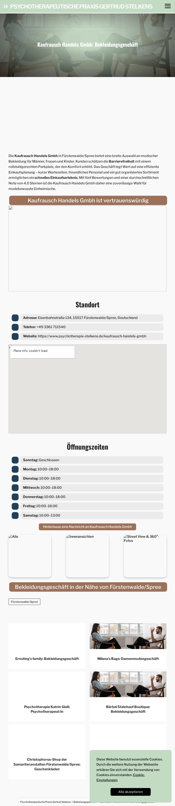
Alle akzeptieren (130, 792)
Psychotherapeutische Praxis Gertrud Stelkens (81, 6)
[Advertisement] (87, 114)
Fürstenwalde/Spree (24, 601)
